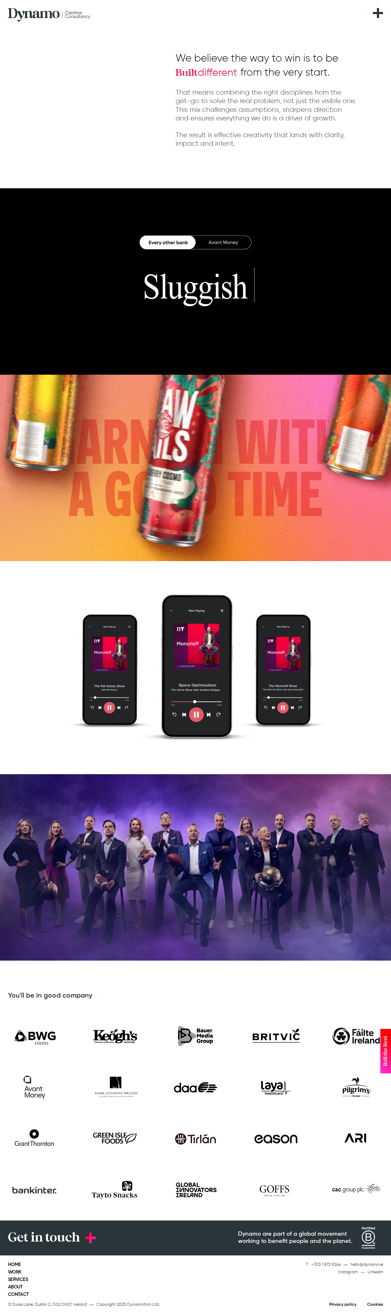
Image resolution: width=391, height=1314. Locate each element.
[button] (378, 10)
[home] (49, 13)
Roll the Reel (385, 1051)
